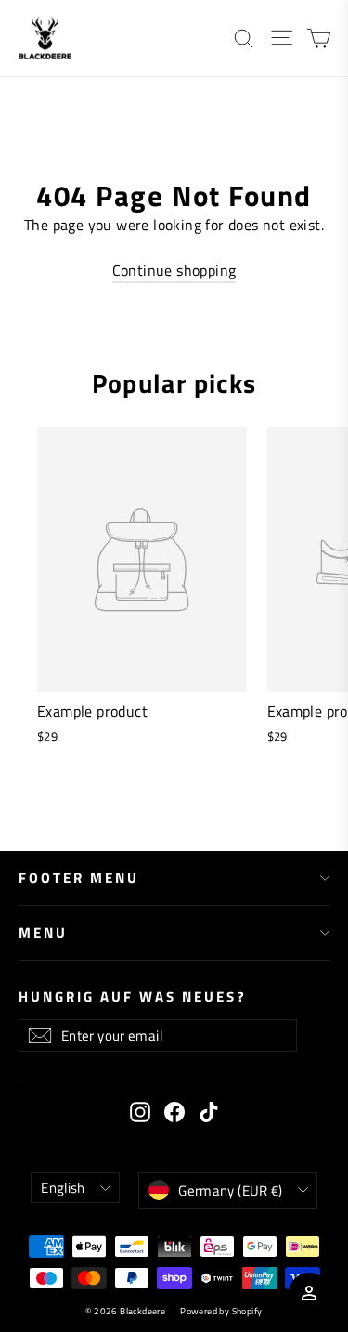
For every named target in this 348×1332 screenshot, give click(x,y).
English (63, 1187)
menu (43, 932)
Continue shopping (174, 270)
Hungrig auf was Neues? (133, 995)
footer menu (79, 877)
